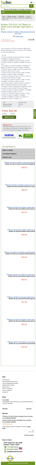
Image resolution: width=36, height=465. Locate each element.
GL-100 (28, 16)
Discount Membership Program (10, 383)
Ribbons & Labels (11, 16)
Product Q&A (7, 157)
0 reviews (3, 41)
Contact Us (5, 392)
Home (3, 16)
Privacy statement (7, 390)
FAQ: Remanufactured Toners (9, 381)
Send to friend (7, 150)
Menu (3, 12)
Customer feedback (9, 154)
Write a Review (11, 41)
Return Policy (5, 387)
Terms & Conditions (7, 388)
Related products (8, 146)
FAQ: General (5, 379)
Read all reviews (29, 435)
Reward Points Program (8, 385)
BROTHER (21, 16)
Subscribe (29, 408)
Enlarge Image (19, 36)
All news (5, 408)
